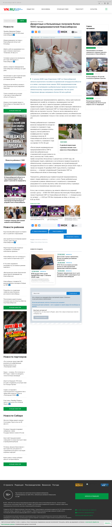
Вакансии (46, 485)
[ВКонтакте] (33, 32)
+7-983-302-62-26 (41, 512)
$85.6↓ (19, 2)
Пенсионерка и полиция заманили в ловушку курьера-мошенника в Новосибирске (96, 52)
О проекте (8, 485)
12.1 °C (14, 2)
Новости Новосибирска (40, 231)
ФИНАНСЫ (43, 271)
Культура (93, 9)
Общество (30, 9)
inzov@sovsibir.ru (60, 511)
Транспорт (79, 9)
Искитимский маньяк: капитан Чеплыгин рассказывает (48, 302)
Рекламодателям (33, 485)
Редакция (19, 485)
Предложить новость (72, 236)
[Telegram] (39, 32)
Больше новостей (15, 110)
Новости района (57, 231)
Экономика (45, 9)
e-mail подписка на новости (86, 510)
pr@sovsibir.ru (27, 512)
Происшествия (62, 9)
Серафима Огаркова (49, 37)
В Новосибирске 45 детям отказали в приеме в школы (96, 77)
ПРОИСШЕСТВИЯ (91, 47)
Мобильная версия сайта (84, 515)
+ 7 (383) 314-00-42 (36, 511)
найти (22, 20)
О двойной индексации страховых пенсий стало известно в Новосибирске (69, 147)
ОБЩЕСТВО (90, 74)
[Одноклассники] (36, 32)
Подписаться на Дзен (41, 317)
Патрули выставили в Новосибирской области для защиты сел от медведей (96, 102)
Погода (55, 485)
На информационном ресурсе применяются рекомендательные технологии (23, 516)
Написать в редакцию (92, 496)
